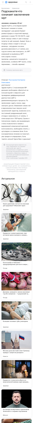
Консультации (5, 8)
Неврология (15, 8)
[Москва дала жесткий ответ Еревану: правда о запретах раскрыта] (16, 344)
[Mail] (6, 2)
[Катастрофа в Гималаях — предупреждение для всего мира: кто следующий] (16, 256)
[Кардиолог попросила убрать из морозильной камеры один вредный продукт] (16, 374)
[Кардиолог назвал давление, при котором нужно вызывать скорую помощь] (16, 227)
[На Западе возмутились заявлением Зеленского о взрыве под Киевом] (16, 403)
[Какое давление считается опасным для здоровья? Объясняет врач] (16, 197)
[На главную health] (12, 2)
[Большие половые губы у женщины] (16, 315)
